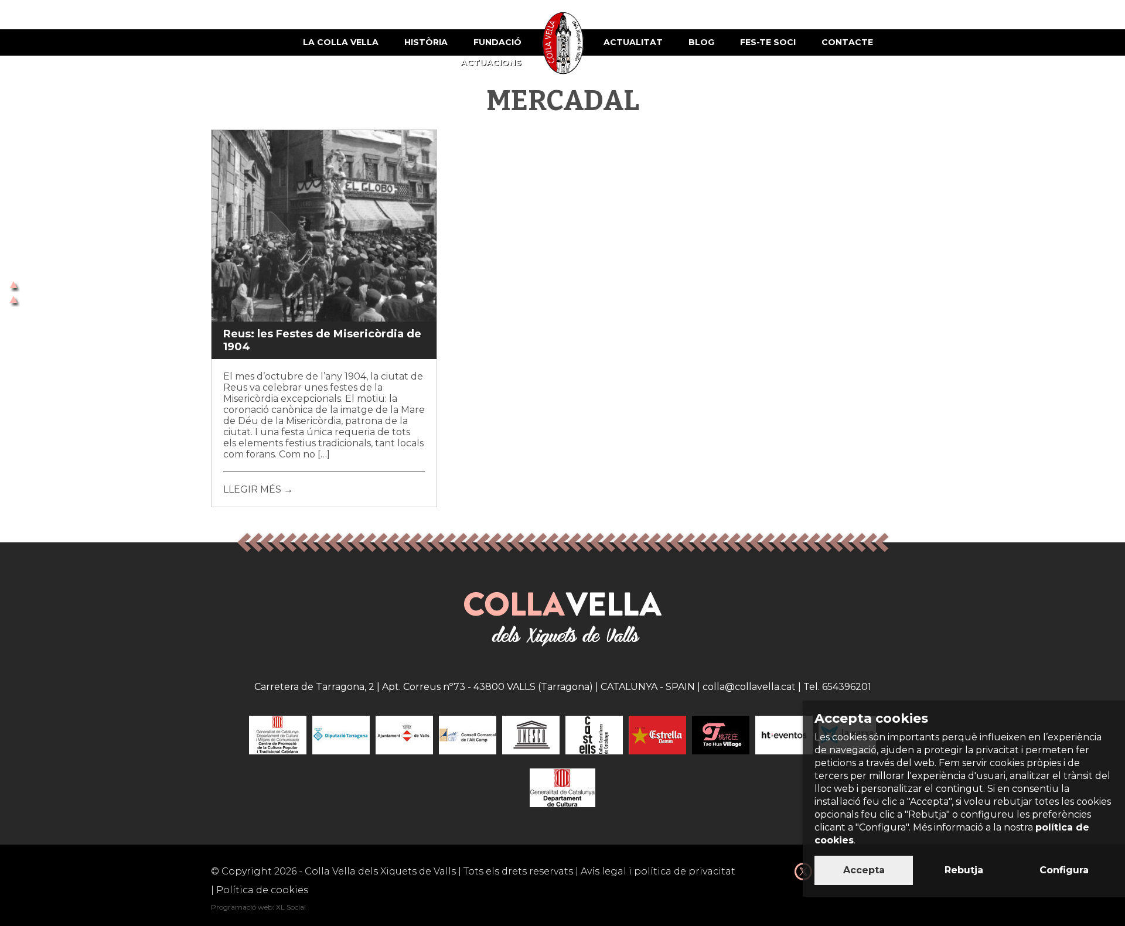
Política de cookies (262, 890)
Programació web (241, 907)
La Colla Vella (341, 42)
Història (426, 42)
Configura (1064, 870)
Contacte (847, 42)
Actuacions (491, 62)
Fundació (497, 42)
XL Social (291, 907)
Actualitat (633, 42)
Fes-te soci (768, 42)
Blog (701, 42)
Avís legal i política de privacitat (658, 871)
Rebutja (964, 870)
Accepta (864, 870)
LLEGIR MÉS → (258, 489)
